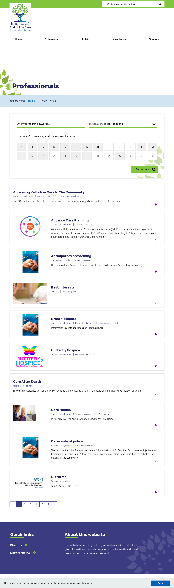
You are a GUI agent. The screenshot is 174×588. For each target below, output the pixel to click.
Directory (153, 39)
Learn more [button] (87, 583)
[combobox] (123, 124)
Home (18, 39)
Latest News (119, 39)
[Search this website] (160, 4)
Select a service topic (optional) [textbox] (106, 123)
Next (53, 505)
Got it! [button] (161, 583)
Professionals (52, 39)
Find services (143, 169)
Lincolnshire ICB (20, 552)
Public (85, 39)
